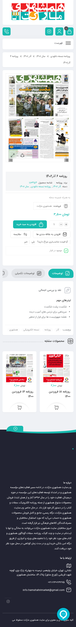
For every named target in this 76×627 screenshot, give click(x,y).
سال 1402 (40, 56)
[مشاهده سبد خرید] (69, 32)
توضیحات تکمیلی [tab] (25, 273)
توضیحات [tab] (58, 273)
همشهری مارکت (44, 206)
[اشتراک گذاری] (22, 155)
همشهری (13, 330)
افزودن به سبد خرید (26, 224)
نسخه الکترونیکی (31, 330)
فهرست (58, 43)
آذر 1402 (27, 56)
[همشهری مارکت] (38, 12)
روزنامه (59, 183)
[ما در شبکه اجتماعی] (49, 31)
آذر (57, 330)
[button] (56, 408)
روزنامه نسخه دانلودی (60, 56)
